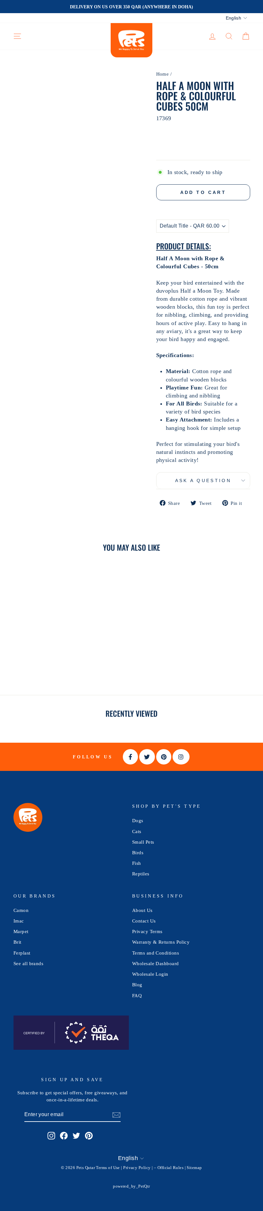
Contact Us (144, 920)
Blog (137, 984)
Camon (21, 910)
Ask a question (203, 480)
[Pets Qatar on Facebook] (64, 1135)
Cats (136, 831)
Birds (137, 852)
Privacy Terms (147, 931)
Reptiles (140, 873)
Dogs (137, 820)
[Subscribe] (116, 1115)
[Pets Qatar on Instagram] (51, 1135)
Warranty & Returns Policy (161, 942)
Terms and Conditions (155, 953)
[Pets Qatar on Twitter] (76, 1135)
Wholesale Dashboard (155, 963)
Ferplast (21, 953)
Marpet (21, 931)
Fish (136, 863)
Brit (17, 942)
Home (162, 74)
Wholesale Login (150, 974)
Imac (18, 920)
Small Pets (143, 842)
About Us (142, 910)
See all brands (28, 963)
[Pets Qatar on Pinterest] (89, 1135)
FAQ (137, 995)
